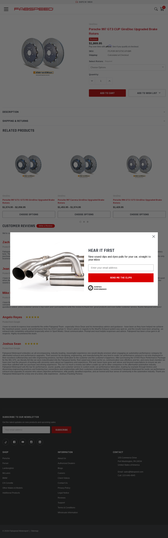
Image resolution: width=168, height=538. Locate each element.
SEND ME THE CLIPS (121, 277)
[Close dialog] (154, 236)
